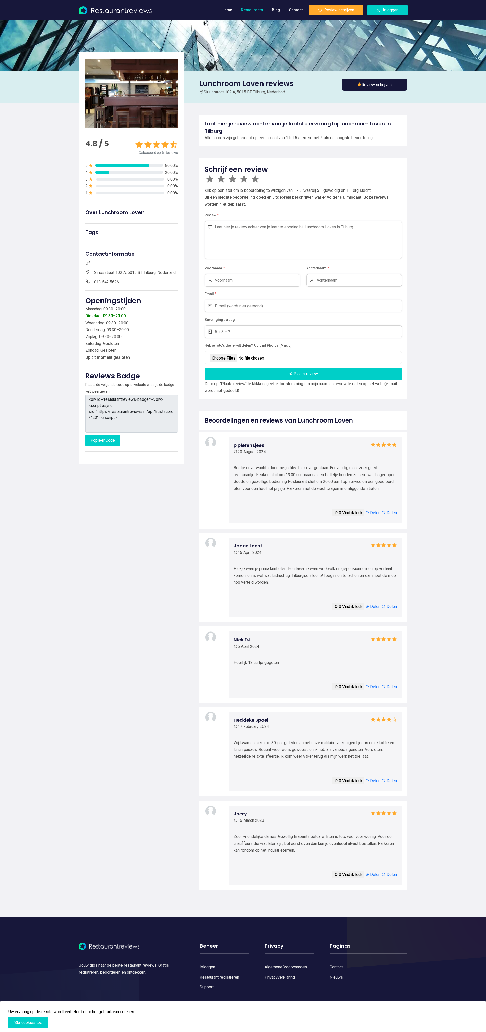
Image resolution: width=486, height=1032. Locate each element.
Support (207, 987)
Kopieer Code (103, 440)
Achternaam (317, 268)
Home (226, 10)
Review (212, 215)
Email (210, 294)
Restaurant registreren (219, 977)
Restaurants (252, 10)
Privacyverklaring (280, 977)
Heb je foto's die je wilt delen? (229, 345)
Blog (276, 10)
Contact (296, 10)
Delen (374, 512)
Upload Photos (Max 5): (273, 345)
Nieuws (336, 977)
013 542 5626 (106, 282)
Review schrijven (339, 10)
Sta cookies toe (28, 1022)
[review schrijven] (374, 85)
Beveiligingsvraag (220, 320)
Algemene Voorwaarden (286, 967)
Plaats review (305, 373)
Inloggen (390, 10)
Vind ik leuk (350, 512)
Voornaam (215, 268)
